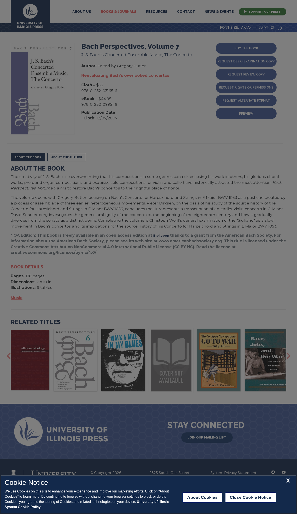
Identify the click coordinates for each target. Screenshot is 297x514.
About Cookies (202, 497)
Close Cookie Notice (250, 497)
